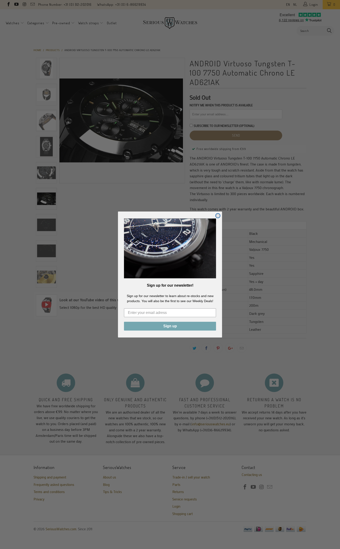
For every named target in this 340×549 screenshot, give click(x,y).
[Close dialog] (218, 215)
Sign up (170, 326)
